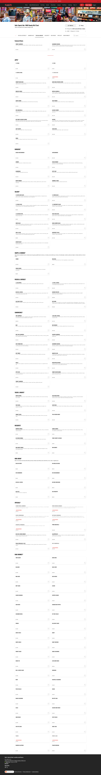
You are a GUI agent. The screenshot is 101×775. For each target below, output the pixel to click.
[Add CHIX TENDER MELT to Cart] (48, 349)
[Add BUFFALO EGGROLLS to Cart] (85, 96)
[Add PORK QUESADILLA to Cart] (85, 530)
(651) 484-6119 (8, 759)
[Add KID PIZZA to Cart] (48, 497)
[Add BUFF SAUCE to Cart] (48, 591)
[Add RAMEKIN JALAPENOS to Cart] (48, 750)
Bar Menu (64, 5)
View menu (7, 765)
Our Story (42, 5)
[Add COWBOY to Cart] (48, 167)
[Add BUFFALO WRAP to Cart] (48, 401)
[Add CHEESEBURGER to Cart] (85, 158)
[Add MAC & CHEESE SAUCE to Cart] (48, 675)
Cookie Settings (35, 771)
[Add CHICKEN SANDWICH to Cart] (85, 339)
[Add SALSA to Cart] (48, 713)
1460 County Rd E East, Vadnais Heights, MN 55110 (15, 760)
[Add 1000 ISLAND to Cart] (48, 563)
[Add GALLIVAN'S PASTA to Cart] (48, 306)
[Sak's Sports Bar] (8, 5)
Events (47, 5)
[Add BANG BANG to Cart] (85, 563)
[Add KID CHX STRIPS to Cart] (48, 468)
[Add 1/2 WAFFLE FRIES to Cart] (48, 78)
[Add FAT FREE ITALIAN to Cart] (85, 619)
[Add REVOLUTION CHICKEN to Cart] (85, 368)
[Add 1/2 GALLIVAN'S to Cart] (48, 288)
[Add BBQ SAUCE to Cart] (48, 581)
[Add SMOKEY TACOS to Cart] (48, 419)
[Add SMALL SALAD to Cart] (48, 237)
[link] (22, 35)
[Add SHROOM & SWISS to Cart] (85, 186)
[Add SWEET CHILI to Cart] (85, 732)
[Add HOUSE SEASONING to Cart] (85, 656)
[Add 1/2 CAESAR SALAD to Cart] (48, 219)
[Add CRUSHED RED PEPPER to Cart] (85, 610)
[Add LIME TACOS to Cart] (85, 410)
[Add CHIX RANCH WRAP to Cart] (85, 401)
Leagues (59, 5)
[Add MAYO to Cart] (48, 685)
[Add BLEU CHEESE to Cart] (85, 581)
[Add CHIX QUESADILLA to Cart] (48, 115)
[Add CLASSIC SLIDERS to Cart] (85, 115)
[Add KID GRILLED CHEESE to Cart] (85, 468)
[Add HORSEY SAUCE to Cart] (48, 656)
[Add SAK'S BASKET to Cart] (48, 134)
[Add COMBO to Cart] (48, 264)
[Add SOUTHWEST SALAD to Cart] (85, 237)
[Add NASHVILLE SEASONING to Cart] (85, 685)
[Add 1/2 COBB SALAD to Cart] (85, 200)
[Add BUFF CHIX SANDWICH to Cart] (48, 339)
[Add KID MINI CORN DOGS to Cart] (85, 487)
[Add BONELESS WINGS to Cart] (48, 96)
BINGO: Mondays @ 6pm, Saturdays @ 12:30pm (48, 1)
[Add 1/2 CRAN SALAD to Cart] (48, 209)
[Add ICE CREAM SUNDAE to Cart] (48, 443)
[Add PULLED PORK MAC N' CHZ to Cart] (48, 548)
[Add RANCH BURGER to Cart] (48, 186)
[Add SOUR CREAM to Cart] (48, 722)
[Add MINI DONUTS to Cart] (85, 452)
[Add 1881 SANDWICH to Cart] (48, 321)
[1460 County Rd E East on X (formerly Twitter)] (7, 767)
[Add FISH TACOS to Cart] (48, 410)
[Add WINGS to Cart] (48, 143)
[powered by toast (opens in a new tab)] (9, 771)
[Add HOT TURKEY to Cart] (48, 358)
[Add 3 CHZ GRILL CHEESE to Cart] (85, 321)
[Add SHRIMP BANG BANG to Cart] (48, 87)
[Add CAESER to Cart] (85, 591)
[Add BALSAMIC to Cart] (48, 572)
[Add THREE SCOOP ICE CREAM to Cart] (85, 443)
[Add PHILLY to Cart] (48, 368)
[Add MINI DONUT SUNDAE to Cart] (48, 452)
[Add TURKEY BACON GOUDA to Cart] (85, 377)
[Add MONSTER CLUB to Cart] (85, 358)
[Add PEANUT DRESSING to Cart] (85, 750)
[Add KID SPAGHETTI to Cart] (85, 497)
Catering (70, 5)
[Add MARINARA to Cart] (85, 675)
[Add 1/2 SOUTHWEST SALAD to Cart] (85, 209)
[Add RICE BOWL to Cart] (85, 306)
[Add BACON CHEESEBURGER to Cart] (48, 158)
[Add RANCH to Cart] (85, 694)
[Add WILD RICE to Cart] (85, 264)
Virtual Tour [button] (53, 5)
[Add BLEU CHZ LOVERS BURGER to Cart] (48, 539)
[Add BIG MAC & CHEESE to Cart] (48, 297)
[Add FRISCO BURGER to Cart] (85, 167)
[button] (2, 1)
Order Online (88, 5)
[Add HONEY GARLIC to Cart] (48, 647)
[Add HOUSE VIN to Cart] (48, 666)
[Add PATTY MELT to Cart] (85, 176)
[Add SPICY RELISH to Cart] (85, 722)
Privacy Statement (27, 771)
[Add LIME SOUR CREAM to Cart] (85, 666)
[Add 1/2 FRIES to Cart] (48, 68)
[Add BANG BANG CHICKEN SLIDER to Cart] (85, 87)
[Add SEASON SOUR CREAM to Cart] (85, 713)
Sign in (94, 5)
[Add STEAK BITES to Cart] (85, 134)
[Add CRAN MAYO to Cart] (48, 610)
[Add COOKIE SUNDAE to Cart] (85, 434)
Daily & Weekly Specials (34, 5)
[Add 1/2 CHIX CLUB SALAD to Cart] (48, 200)
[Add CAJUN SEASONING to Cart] (48, 600)
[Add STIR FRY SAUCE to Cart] (48, 732)
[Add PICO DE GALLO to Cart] (48, 694)
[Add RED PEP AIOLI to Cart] (85, 703)
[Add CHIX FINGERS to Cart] (85, 106)
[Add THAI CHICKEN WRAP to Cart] (85, 419)
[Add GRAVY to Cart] (85, 638)
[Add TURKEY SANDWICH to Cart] (48, 49)
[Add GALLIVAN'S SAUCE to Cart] (85, 628)
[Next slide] (99, 1)
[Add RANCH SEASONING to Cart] (48, 703)
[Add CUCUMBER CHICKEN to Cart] (85, 49)
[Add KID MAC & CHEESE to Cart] (48, 487)
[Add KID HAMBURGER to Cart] (48, 478)
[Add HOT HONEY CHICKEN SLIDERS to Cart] (48, 124)
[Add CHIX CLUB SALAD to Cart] (85, 219)
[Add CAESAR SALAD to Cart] (48, 247)
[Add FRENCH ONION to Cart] (48, 273)
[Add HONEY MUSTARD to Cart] (85, 647)
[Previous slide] (97, 1)
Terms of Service (18, 771)
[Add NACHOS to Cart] (85, 124)
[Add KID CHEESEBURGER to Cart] (85, 478)
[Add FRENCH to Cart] (48, 628)
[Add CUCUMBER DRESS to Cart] (48, 619)
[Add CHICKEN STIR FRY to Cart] (85, 297)
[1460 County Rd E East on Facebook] (5, 767)
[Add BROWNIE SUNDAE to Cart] (48, 434)
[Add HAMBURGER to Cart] (48, 176)
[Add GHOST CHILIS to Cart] (48, 638)
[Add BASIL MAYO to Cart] (85, 572)
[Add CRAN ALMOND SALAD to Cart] (85, 228)
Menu (26, 5)
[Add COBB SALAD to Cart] (48, 228)
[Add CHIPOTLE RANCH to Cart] (85, 600)
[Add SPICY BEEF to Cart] (48, 377)
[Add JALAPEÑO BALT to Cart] (85, 539)
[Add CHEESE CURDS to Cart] (48, 106)
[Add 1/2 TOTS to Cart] (85, 68)
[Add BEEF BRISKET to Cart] (85, 330)
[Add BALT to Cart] (48, 330)
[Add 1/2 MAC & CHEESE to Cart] (85, 288)
